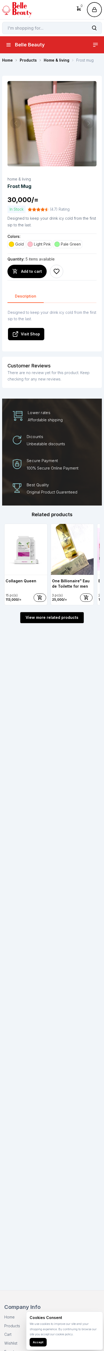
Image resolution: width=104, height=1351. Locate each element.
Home (9, 1317)
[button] (79, 9)
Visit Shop (30, 334)
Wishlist (10, 1343)
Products (12, 1326)
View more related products (52, 617)
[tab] (25, 296)
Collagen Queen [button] (21, 581)
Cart (7, 1334)
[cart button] (40, 598)
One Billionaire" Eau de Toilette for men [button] (71, 583)
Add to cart (31, 271)
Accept (38, 1342)
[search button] (94, 28)
